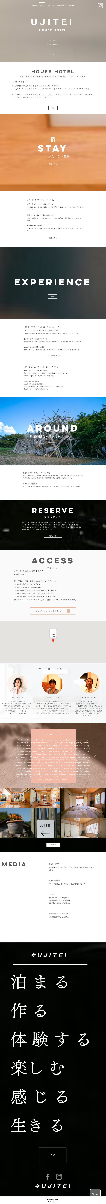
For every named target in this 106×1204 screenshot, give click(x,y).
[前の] (11, 755)
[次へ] (68, 611)
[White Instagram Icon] (100, 5)
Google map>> (21, 574)
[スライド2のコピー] (57, 783)
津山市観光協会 (54, 880)
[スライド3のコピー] (55, 783)
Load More (53, 845)
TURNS (51, 894)
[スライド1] (48, 783)
